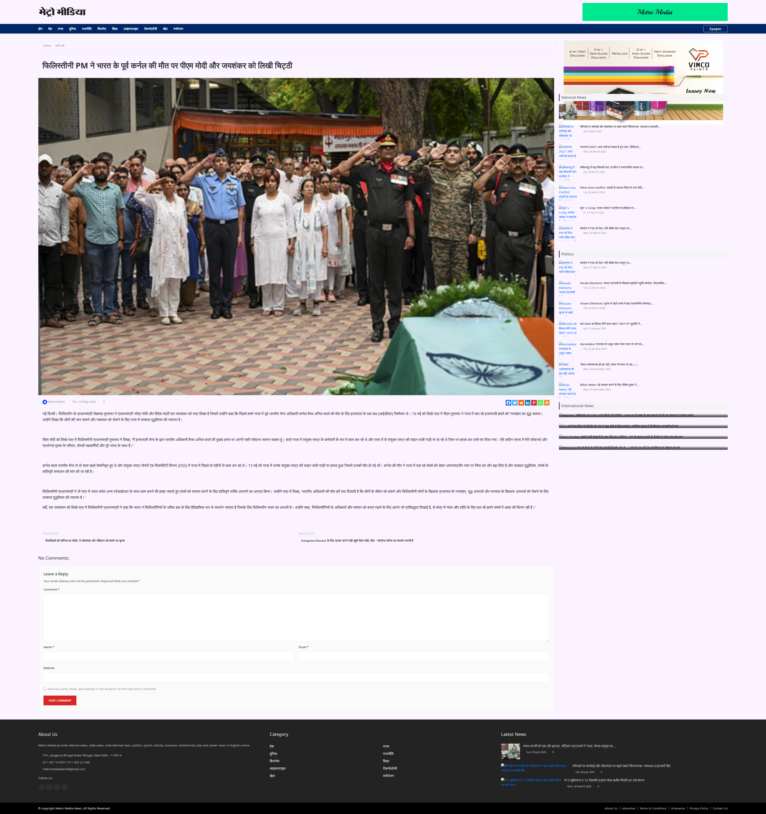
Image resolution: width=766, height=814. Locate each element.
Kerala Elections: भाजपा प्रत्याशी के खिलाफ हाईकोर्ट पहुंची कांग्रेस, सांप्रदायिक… (623, 283)
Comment (51, 589)
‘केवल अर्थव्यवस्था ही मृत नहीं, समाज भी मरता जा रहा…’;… (609, 364)
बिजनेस (102, 29)
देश (50, 29)
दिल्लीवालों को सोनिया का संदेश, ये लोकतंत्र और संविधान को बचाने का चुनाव (85, 540)
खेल (165, 29)
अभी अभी (59, 45)
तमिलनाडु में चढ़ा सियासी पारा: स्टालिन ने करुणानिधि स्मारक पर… (612, 167)
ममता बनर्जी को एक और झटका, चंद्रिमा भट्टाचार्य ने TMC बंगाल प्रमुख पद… (569, 746)
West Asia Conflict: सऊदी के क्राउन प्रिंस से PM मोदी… (612, 187)
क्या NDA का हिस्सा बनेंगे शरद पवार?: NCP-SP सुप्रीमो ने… (611, 324)
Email (304, 647)
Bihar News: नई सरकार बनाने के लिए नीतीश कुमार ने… (609, 385)
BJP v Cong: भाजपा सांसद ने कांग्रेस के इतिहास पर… (608, 208)
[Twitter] (515, 403)
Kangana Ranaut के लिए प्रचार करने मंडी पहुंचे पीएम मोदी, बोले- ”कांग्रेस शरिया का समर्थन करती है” (357, 540)
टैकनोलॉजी (150, 29)
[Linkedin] (527, 403)
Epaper (716, 29)
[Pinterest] (534, 403)
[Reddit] (521, 403)
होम (40, 29)
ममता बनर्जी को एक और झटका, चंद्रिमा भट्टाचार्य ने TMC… (610, 106)
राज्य (60, 29)
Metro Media (56, 402)
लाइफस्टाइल (131, 29)
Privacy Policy (698, 808)
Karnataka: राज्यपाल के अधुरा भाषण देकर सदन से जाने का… (612, 344)
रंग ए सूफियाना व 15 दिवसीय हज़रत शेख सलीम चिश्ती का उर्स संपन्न (604, 780)
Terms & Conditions (653, 808)
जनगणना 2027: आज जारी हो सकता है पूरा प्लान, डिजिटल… (610, 147)
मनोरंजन (178, 29)
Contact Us (720, 808)
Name (48, 647)
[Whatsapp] (540, 403)
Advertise (628, 808)
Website (48, 668)
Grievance (678, 808)
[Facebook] (508, 403)
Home (47, 45)
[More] (547, 403)
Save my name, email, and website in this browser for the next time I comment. (102, 689)
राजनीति (87, 29)
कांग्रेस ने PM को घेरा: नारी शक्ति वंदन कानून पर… (606, 228)
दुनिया (72, 29)
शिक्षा (115, 29)
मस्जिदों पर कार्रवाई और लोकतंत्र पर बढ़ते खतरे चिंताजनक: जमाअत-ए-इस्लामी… (620, 126)
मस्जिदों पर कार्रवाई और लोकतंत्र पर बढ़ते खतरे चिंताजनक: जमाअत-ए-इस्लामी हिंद (621, 766)
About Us (611, 808)
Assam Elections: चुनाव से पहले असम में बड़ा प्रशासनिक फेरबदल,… (617, 303)
